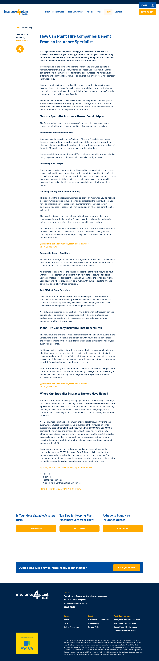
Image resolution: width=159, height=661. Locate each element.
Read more (36, 528)
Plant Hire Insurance (54, 11)
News (108, 11)
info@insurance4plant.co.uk (76, 603)
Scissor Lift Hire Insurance (125, 630)
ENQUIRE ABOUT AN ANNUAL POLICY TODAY (60, 489)
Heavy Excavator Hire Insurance (127, 619)
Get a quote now (126, 567)
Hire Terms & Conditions (98, 619)
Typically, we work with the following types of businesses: (66, 467)
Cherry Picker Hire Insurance (125, 627)
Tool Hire (47, 473)
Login (144, 5)
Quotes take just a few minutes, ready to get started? (64, 243)
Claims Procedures (71, 627)
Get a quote (147, 12)
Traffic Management (52, 479)
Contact (118, 11)
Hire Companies (75, 11)
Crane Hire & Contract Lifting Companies (61, 482)
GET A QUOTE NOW (48, 386)
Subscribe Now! (5, 1)
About (89, 11)
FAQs (99, 11)
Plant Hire (47, 476)
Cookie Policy (93, 623)
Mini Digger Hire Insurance (125, 623)
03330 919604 (70, 607)
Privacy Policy (94, 627)
